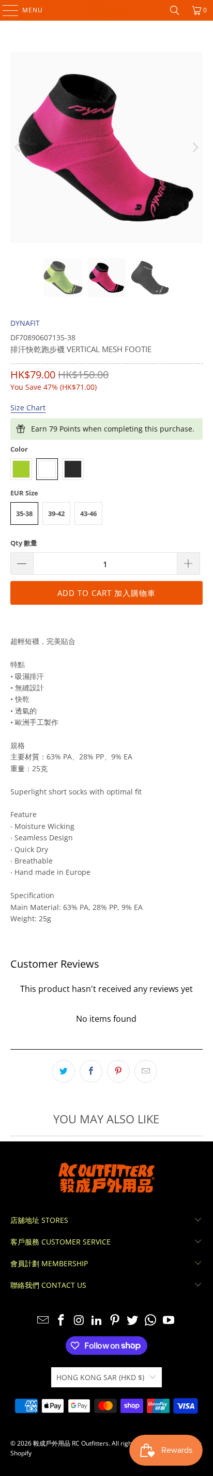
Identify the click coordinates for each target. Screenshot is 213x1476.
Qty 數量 (23, 543)
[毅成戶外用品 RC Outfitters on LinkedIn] (97, 1320)
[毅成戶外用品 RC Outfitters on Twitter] (133, 1320)
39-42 (56, 513)
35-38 (24, 513)
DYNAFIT (25, 323)
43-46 (88, 513)
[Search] (175, 10)
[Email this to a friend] (145, 1071)
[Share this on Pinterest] (118, 1071)
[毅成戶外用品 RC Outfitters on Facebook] (61, 1320)
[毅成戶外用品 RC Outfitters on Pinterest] (115, 1320)
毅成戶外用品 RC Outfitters (71, 1443)
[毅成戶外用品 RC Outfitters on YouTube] (169, 1320)
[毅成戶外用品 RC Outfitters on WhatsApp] (151, 1320)
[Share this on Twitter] (63, 1071)
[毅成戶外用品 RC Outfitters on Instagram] (79, 1320)
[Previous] (18, 147)
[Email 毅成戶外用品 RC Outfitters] (43, 1320)
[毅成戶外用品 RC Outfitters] (106, 10)
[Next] (195, 147)
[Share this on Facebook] (91, 1071)
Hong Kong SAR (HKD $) (100, 1377)
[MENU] (5, 10)
